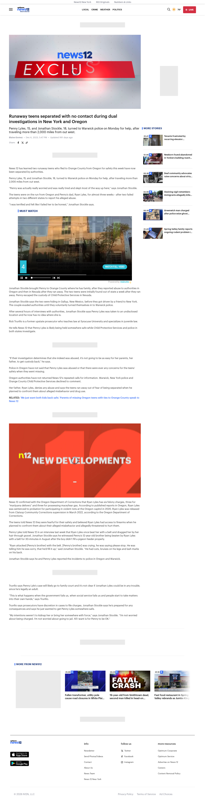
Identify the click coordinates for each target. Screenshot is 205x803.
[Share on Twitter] (22, 143)
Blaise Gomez (16, 138)
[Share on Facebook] (18, 143)
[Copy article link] (27, 143)
